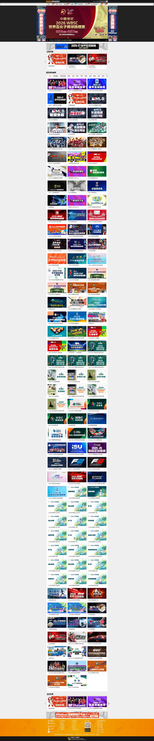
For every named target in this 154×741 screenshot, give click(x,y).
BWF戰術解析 (91, 66)
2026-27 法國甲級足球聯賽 (54, 105)
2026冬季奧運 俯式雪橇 (54, 571)
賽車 (94, 76)
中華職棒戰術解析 (52, 629)
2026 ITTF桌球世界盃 (73, 265)
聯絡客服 (74, 726)
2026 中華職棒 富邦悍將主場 (55, 148)
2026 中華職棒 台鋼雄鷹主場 (95, 134)
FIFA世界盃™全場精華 (93, 338)
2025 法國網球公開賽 (93, 672)
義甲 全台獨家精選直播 (55, 40)
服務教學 (74, 727)
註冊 (97, 1)
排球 (99, 76)
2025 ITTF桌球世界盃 (73, 687)
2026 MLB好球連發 (73, 119)
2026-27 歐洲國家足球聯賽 (54, 469)
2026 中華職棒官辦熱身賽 (54, 440)
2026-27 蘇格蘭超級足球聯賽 (55, 178)
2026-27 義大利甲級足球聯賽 (95, 90)
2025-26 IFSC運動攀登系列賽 (75, 658)
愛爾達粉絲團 (99, 722)
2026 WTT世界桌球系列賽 (54, 250)
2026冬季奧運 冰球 (73, 527)
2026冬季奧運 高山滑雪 (54, 527)
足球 (73, 76)
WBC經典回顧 (71, 425)
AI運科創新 (63, 76)
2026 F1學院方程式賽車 (54, 483)
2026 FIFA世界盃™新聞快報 (55, 352)
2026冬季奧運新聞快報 (74, 585)
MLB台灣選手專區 (92, 119)
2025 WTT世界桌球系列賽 (94, 643)
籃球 (77, 76)
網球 (86, 76)
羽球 (81, 76)
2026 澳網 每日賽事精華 (74, 614)
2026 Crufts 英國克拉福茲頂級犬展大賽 (97, 352)
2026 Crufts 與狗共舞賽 (94, 381)
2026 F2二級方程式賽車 (74, 469)
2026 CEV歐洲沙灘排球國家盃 (55, 323)
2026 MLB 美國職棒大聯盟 (94, 105)
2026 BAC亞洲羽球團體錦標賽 (55, 454)
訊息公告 (74, 724)
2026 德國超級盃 (72, 192)
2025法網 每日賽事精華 (54, 687)
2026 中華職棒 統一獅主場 (94, 148)
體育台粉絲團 (99, 724)
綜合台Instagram (100, 732)
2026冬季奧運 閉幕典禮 (94, 498)
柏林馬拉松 (51, 658)
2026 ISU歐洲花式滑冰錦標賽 (55, 498)
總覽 (50, 76)
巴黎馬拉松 (91, 323)
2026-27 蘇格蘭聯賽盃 (53, 192)
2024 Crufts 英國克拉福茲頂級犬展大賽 (97, 367)
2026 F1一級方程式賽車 (54, 163)
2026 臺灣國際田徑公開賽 (74, 309)
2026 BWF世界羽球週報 (74, 483)
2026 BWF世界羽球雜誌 (74, 600)
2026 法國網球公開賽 (73, 294)
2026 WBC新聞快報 (53, 425)
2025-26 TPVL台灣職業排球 (95, 440)
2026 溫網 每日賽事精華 (54, 294)
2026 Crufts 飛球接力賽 (74, 381)
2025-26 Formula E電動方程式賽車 (96, 483)
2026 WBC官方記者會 (93, 410)
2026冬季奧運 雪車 (93, 512)
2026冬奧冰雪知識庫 (93, 585)
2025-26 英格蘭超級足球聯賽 (95, 454)
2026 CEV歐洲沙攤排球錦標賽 (75, 236)
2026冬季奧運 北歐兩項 (74, 556)
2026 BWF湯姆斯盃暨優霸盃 (95, 221)
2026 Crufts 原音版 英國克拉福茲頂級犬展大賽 (59, 367)
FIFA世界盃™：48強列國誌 (75, 352)
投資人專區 (52, 726)
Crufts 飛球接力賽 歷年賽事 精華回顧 (77, 396)
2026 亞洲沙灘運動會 (73, 323)
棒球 (69, 76)
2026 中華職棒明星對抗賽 (94, 207)
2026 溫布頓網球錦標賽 (94, 279)
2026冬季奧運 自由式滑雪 (94, 541)
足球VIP (87, 4)
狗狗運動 (55, 76)
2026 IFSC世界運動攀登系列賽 (55, 279)
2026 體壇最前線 (72, 221)
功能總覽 (62, 729)
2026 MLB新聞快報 (53, 119)
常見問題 (74, 722)
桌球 (90, 76)
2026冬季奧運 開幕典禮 (74, 498)
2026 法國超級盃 (92, 192)
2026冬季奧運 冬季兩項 (94, 527)
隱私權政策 (62, 727)
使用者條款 (62, 726)
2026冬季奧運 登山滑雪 (74, 512)
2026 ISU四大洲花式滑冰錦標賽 (76, 454)
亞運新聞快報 (51, 66)
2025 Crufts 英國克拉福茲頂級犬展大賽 (77, 367)
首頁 (48, 4)
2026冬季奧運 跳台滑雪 (74, 571)
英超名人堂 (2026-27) (73, 207)
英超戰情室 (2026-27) (73, 178)
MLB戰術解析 (71, 66)
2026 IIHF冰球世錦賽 (73, 279)
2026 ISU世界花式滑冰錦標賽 (95, 265)
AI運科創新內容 (52, 600)
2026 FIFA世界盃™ (93, 163)
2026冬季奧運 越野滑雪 (54, 541)
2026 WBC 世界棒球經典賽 (75, 410)
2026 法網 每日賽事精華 (94, 294)
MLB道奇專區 (71, 134)
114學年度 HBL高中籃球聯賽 (95, 658)
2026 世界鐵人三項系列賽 (94, 309)
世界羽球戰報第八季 (93, 600)
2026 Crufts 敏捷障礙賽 (54, 381)
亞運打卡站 (73, 4)
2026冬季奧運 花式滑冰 (54, 512)
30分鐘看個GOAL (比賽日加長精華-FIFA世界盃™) (80, 338)
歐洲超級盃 (51, 207)
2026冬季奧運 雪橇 (53, 556)
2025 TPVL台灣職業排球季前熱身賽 (77, 643)
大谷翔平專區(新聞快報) (54, 134)
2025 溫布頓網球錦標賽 (74, 672)
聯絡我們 (98, 734)
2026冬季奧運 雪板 (93, 571)
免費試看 (62, 722)
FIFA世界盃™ (94, 4)
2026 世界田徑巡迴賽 (53, 265)
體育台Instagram (100, 729)
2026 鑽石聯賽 (91, 250)
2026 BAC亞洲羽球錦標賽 (54, 236)
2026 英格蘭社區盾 (93, 178)
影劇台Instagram (100, 730)
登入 (94, 1)
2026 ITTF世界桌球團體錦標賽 (75, 250)
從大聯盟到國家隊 (92, 425)
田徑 (103, 76)
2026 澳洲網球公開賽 (53, 614)
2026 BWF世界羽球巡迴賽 (54, 221)
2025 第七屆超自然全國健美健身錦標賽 (57, 672)
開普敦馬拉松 (51, 309)
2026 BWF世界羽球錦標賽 (54, 90)
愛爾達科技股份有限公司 (59, 734)
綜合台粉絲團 (99, 727)
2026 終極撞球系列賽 (53, 338)
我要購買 (66, 4)
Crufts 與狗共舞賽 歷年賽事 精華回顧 (57, 410)
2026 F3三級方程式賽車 (94, 469)
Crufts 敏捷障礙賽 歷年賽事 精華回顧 (97, 396)
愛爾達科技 (52, 723)
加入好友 (52, 731)
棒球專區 (80, 4)
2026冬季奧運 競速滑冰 (54, 585)
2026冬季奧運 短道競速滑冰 (95, 556)
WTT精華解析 (91, 629)
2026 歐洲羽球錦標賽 (93, 236)
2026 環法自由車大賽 (73, 163)
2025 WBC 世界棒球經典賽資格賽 (76, 440)
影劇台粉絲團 (99, 726)
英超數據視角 (71, 629)
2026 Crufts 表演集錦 (53, 396)
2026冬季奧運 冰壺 (73, 541)
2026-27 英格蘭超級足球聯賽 (75, 90)
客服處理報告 (75, 729)
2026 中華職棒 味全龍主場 (74, 148)
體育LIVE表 (59, 4)
